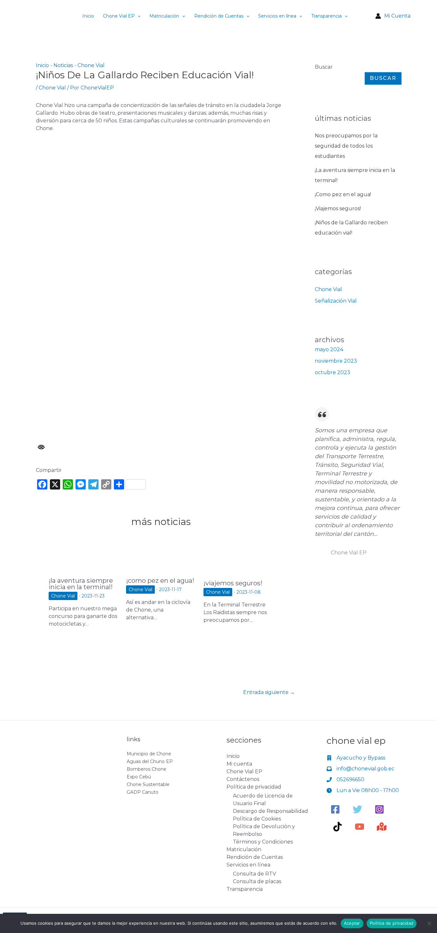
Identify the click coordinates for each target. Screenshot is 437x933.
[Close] (430, 7)
